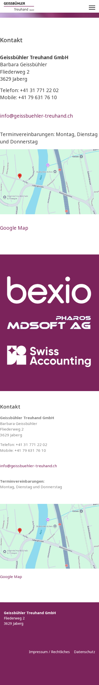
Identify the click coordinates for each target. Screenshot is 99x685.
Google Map (14, 228)
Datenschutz (84, 651)
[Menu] (92, 7)
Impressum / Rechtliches (50, 651)
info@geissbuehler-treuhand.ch (36, 116)
